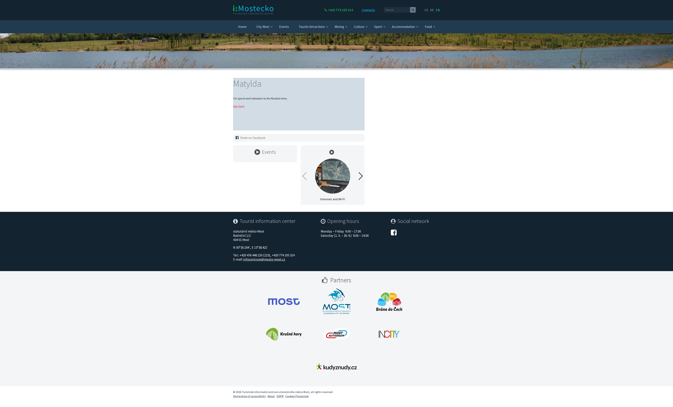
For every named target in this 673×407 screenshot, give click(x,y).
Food (428, 27)
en (438, 10)
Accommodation (403, 27)
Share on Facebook (252, 138)
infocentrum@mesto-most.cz (264, 259)
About (271, 396)
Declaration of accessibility (249, 396)
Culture (359, 27)
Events (284, 27)
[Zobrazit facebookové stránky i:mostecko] (394, 232)
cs (426, 10)
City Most (262, 27)
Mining (339, 27)
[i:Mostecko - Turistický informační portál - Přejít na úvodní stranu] (253, 10)
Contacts (368, 10)
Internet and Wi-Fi (332, 199)
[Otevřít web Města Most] (284, 301)
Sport (378, 27)
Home (242, 27)
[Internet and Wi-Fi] (332, 175)
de (432, 10)
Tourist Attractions (312, 27)
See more (238, 106)
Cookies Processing (297, 396)
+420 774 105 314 (340, 10)
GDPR (280, 396)
